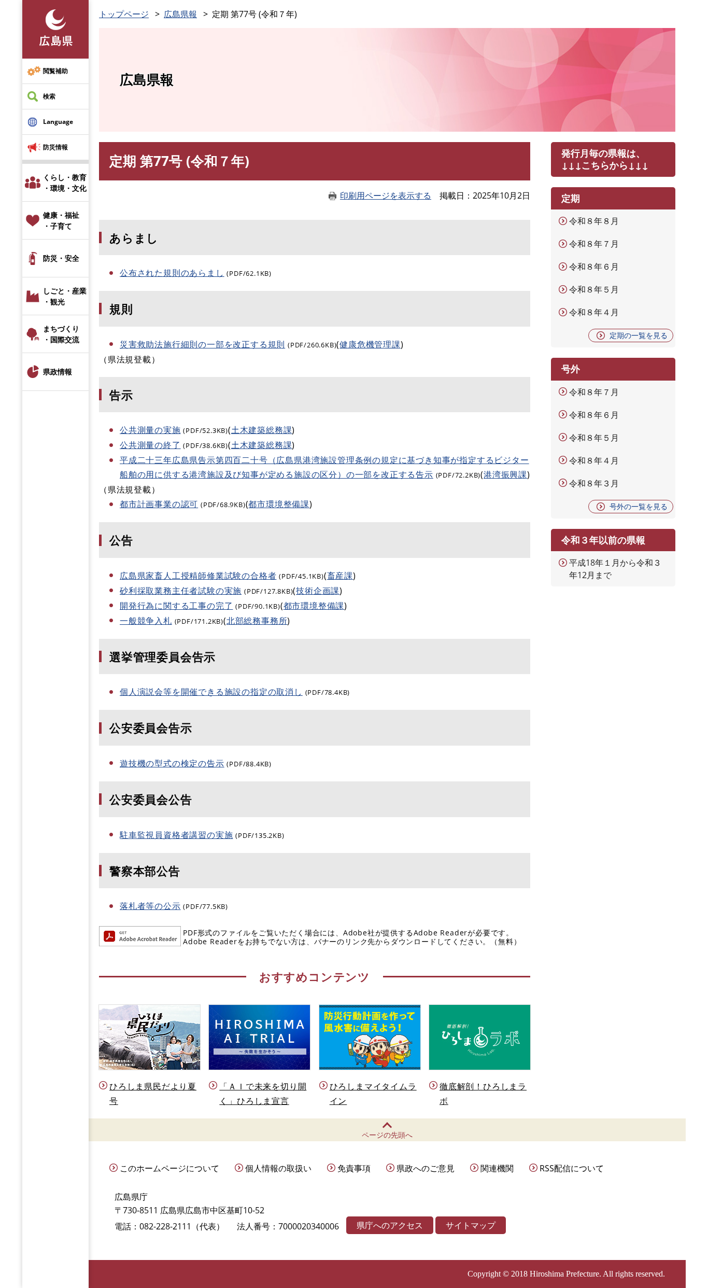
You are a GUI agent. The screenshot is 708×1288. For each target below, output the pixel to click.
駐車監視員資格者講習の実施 (176, 835)
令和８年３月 (594, 483)
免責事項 (354, 1168)
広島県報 (180, 14)
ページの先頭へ (387, 1135)
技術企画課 (317, 590)
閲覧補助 (55, 70)
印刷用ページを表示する (385, 195)
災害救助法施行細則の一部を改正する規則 (202, 344)
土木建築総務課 (261, 430)
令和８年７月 (594, 243)
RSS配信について (572, 1168)
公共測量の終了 (150, 445)
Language (58, 121)
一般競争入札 (146, 620)
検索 (49, 96)
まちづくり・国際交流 (61, 334)
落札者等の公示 (150, 906)
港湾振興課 (505, 474)
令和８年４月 (594, 312)
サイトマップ (470, 1225)
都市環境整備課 (278, 504)
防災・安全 (61, 258)
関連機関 (497, 1168)
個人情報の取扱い (278, 1168)
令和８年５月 (594, 289)
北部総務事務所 (257, 620)
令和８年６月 (594, 266)
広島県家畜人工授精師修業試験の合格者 (198, 575)
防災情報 (55, 147)
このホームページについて (169, 1168)
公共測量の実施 (150, 430)
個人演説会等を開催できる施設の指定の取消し (211, 691)
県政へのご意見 (426, 1168)
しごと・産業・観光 (65, 296)
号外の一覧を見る (639, 506)
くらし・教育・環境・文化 (65, 182)
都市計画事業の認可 (159, 504)
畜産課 (340, 575)
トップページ (124, 14)
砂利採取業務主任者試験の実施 (181, 590)
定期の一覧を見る (639, 335)
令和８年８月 (594, 221)
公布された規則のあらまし (172, 272)
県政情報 (57, 371)
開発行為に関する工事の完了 (176, 605)
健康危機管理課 (370, 344)
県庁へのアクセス (390, 1225)
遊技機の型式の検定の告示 (172, 763)
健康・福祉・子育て (61, 220)
